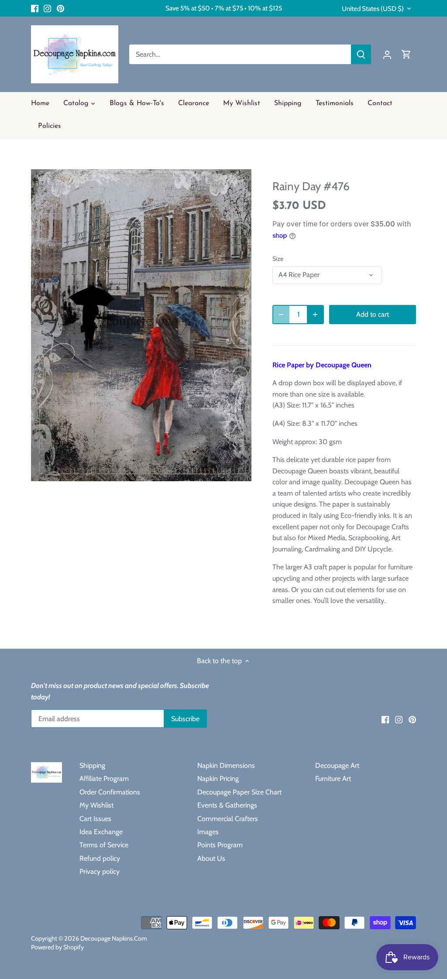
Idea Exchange (101, 832)
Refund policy (99, 858)
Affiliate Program (104, 778)
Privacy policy (99, 871)
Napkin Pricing (218, 778)
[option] (141, 325)
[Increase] (315, 314)
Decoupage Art (337, 765)
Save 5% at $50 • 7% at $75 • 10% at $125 (223, 8)
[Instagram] (47, 8)
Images (208, 832)
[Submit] (361, 54)
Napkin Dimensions (226, 765)
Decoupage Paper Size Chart (239, 792)
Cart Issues (95, 819)
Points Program (220, 845)
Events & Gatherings (227, 805)
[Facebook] (34, 8)
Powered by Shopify (57, 947)
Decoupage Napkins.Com (113, 938)
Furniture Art (333, 778)
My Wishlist (96, 805)
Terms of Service (103, 845)
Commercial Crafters (227, 819)
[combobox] (240, 54)
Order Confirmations (109, 792)
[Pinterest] (60, 8)
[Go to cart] (406, 54)
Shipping (92, 765)
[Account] (387, 54)
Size (277, 259)
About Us (211, 858)
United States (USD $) (373, 9)
